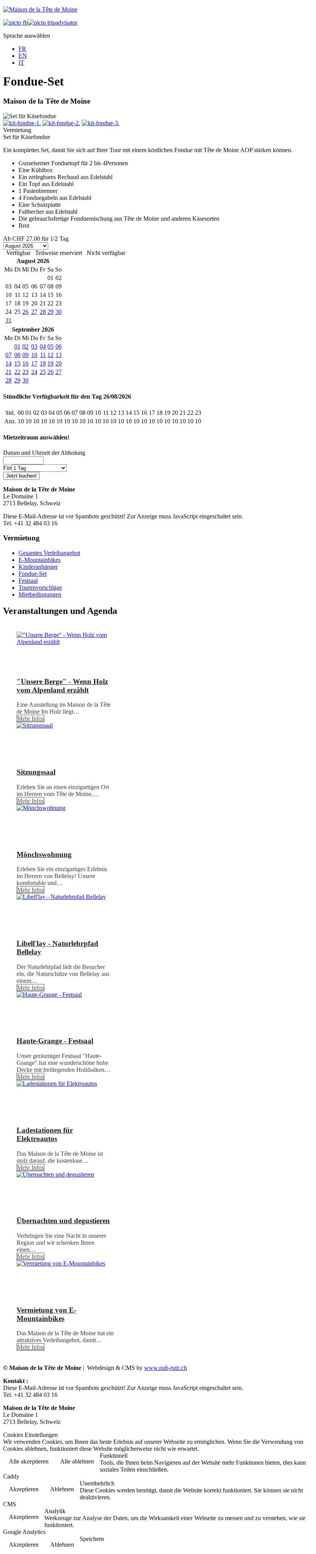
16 (25, 363)
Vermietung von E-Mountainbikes (46, 1314)
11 (43, 355)
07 (8, 355)
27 (34, 311)
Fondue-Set (32, 573)
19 (50, 363)
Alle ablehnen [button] (77, 1461)
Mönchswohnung (44, 854)
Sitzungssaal (36, 772)
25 (43, 372)
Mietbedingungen (39, 594)
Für (7, 467)
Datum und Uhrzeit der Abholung (44, 452)
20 (58, 363)
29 (50, 311)
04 (43, 346)
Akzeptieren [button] (24, 1489)
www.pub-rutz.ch (165, 1368)
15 (17, 363)
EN (22, 55)
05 (50, 346)
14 (8, 363)
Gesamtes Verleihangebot (49, 553)
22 (17, 372)
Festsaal (28, 580)
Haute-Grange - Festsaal (55, 1041)
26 (25, 311)
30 (58, 311)
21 (8, 372)
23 (25, 372)
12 (50, 355)
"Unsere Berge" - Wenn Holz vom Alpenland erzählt (62, 685)
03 (34, 346)
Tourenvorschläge (40, 587)
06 (58, 346)
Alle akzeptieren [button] (29, 1461)
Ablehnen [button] (62, 1489)
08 (17, 355)
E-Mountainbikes (39, 560)
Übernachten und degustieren (63, 1221)
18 (43, 363)
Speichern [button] (92, 1539)
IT (21, 62)
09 (25, 355)
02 (25, 346)
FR (22, 48)
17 (34, 363)
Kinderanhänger (38, 566)
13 (58, 355)
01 (17, 346)
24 (34, 372)
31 (8, 320)
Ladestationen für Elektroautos (45, 1134)
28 (43, 311)
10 (34, 355)
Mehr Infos (30, 718)
